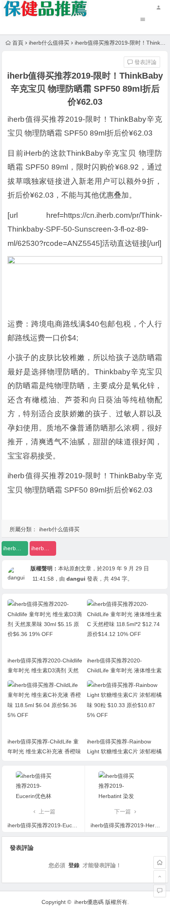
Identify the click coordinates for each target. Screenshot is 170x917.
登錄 (73, 865)
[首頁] (159, 862)
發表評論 (145, 62)
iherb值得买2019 (43, 548)
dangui (75, 578)
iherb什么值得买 (49, 43)
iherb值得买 (15, 548)
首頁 (17, 43)
